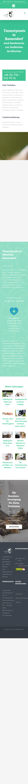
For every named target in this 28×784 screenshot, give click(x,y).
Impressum (19, 594)
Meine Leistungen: (14, 386)
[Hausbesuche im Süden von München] (7, 457)
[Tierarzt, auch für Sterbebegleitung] (7, 413)
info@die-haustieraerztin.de (22, 564)
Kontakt (18, 602)
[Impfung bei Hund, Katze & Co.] (7, 435)
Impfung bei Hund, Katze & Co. (7, 443)
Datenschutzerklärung (20, 598)
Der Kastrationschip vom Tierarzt (21, 464)
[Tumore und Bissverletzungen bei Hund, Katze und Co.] (20, 413)
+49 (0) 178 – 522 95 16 (12, 76)
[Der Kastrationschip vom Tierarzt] (20, 457)
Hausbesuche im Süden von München (7, 464)
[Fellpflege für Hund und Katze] (7, 393)
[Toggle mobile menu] (25, 13)
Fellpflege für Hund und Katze (8, 401)
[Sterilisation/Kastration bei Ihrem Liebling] (20, 393)
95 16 (22, 301)
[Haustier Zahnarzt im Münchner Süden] (20, 435)
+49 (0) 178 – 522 (12, 301)
